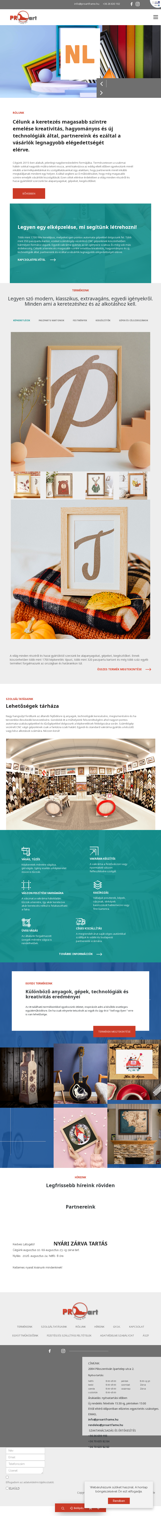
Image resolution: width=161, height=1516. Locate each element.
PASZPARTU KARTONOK (51, 320)
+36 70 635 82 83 (98, 1447)
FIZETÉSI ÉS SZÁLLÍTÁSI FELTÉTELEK (69, 1335)
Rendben (119, 1500)
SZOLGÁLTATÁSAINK (54, 1326)
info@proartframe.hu (86, 4)
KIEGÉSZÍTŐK (103, 320)
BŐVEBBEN (29, 193)
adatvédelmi (31, 1482)
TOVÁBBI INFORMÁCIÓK (76, 954)
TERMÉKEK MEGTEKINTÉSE (114, 1032)
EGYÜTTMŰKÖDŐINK (25, 1335)
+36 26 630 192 (111, 4)
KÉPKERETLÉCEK (21, 320)
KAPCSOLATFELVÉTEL (32, 259)
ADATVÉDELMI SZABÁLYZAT (117, 1335)
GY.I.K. (117, 1326)
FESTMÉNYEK (80, 320)
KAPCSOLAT (136, 1326)
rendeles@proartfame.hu (105, 1425)
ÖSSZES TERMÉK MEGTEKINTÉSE (120, 669)
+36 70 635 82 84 (98, 1441)
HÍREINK (99, 1326)
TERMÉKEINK (24, 1326)
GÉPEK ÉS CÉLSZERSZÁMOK (133, 320)
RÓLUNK (81, 1326)
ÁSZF (146, 1335)
